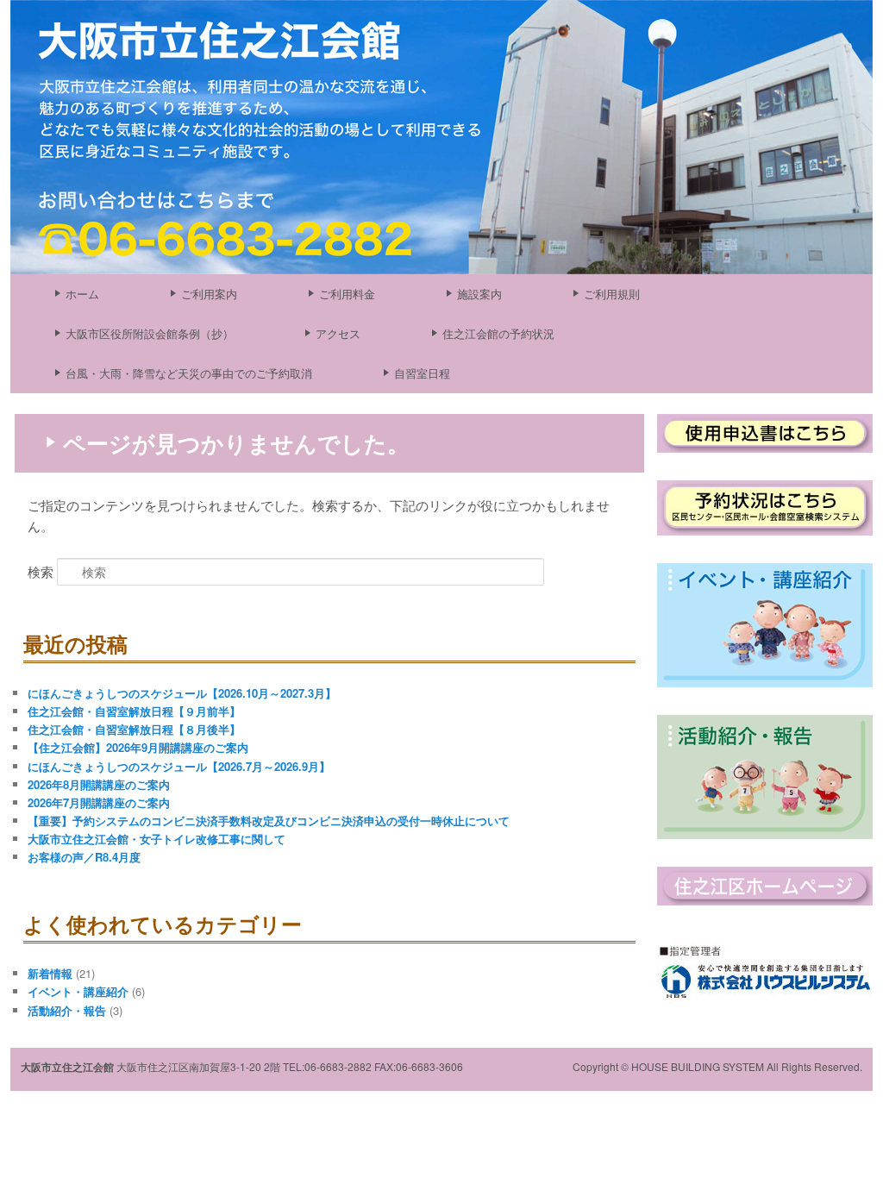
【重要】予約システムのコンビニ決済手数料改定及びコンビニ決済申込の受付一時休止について (269, 820)
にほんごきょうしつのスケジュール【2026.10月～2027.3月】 (182, 693)
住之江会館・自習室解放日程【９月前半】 (134, 711)
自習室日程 (422, 373)
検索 (40, 571)
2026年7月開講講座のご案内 (99, 802)
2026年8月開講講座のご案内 (99, 784)
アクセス (338, 333)
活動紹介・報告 (67, 1010)
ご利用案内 (209, 293)
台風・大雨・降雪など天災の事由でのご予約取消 (189, 373)
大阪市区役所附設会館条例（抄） (150, 333)
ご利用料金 (347, 293)
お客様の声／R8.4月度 (84, 857)
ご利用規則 (612, 293)
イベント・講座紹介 (78, 991)
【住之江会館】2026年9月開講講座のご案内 (138, 747)
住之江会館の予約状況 (498, 333)
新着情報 (50, 973)
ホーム (82, 293)
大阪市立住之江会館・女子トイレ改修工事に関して (156, 838)
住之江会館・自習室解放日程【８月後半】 (134, 729)
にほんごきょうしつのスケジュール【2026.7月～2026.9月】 (179, 766)
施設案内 (479, 293)
